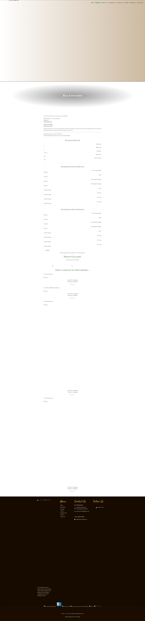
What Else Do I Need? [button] (48, 126)
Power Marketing (76, 616)
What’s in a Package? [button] (48, 124)
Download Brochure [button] (48, 122)
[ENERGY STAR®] (50, 606)
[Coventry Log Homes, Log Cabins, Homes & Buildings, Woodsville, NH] (59, 606)
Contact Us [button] (46, 120)
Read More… (72, 284)
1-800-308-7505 (66, 135)
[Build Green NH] (66, 606)
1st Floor (48, 250)
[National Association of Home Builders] (79, 606)
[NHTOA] (91, 606)
